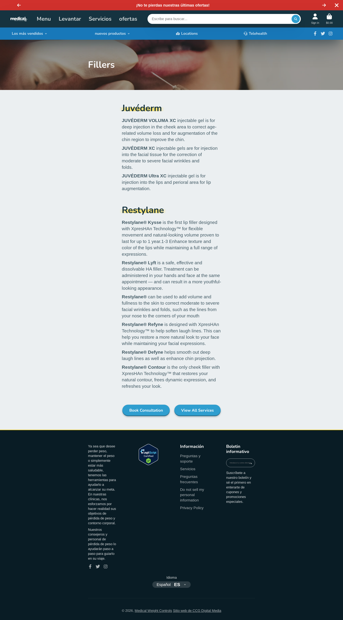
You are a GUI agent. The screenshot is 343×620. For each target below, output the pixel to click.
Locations (189, 33)
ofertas (128, 19)
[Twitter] (323, 33)
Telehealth (258, 33)
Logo (19, 19)
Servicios (100, 19)
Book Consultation (146, 410)
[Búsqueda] (296, 19)
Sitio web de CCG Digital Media (197, 610)
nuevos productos (110, 33)
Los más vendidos (27, 33)
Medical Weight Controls (153, 610)
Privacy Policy (192, 508)
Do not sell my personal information (192, 495)
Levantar (70, 19)
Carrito (329, 19)
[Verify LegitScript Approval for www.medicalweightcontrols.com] (148, 464)
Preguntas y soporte (190, 458)
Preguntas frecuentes (189, 479)
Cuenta (315, 19)
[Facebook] (315, 33)
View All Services (197, 410)
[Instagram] (330, 33)
